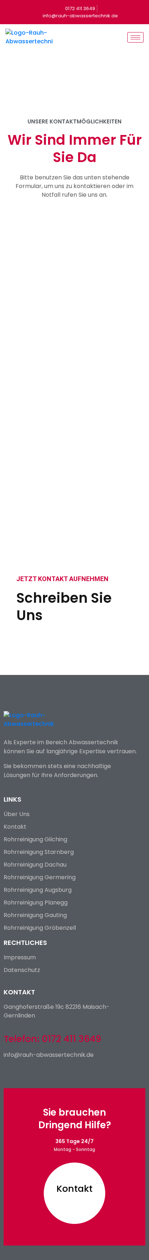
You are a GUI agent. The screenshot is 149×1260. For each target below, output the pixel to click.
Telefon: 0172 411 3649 (52, 1039)
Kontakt (74, 1188)
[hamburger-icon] (135, 37)
